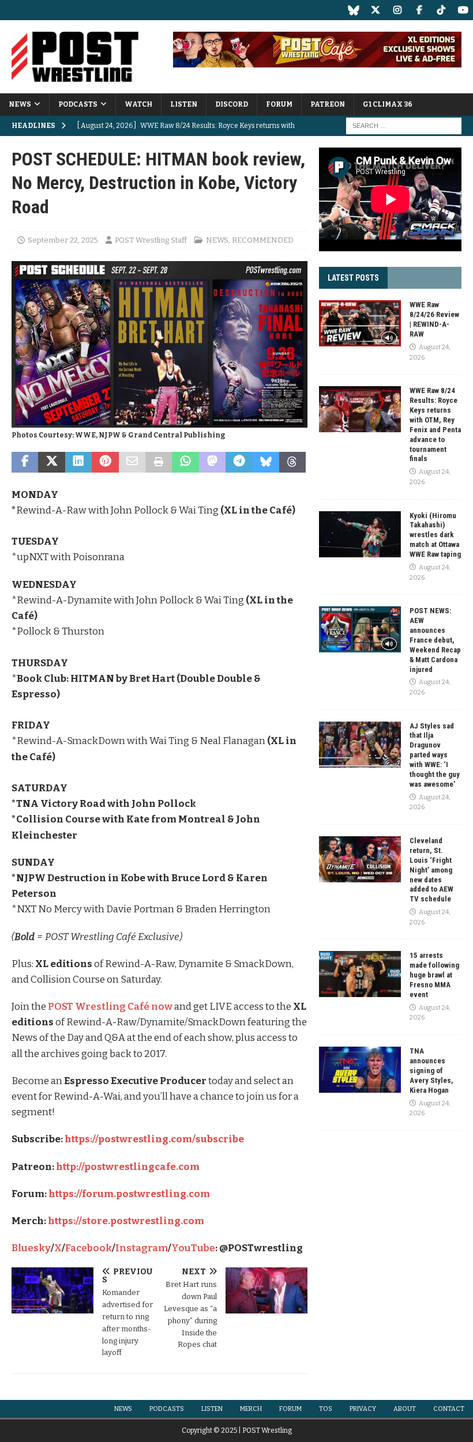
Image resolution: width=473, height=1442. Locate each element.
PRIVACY (363, 1409)
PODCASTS (77, 104)
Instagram (141, 1248)
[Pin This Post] (105, 462)
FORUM (279, 104)
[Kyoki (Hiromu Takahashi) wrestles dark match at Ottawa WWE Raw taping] (360, 534)
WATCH (138, 104)
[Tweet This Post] (51, 462)
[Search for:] (403, 125)
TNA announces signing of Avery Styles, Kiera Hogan (431, 1070)
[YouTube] (463, 10)
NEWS (20, 104)
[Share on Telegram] (239, 462)
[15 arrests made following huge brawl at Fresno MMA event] (360, 974)
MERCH (251, 1409)
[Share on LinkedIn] (78, 462)
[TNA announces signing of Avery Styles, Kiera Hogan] (360, 1070)
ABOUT (404, 1409)
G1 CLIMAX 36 (387, 104)
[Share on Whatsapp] (185, 462)
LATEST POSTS (353, 277)
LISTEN (183, 104)
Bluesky (31, 1248)
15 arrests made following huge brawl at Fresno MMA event (434, 975)
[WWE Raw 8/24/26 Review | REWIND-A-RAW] (360, 323)
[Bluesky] (353, 10)
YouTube (193, 1248)
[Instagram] (397, 10)
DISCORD (231, 104)
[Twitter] (375, 10)
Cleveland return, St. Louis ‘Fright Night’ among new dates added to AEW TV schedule (431, 869)
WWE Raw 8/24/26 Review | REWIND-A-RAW (434, 319)
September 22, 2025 (63, 240)
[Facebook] (419, 10)
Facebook (88, 1248)
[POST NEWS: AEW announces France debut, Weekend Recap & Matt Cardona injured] (360, 629)
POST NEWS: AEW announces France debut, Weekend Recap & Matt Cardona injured (435, 639)
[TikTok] (441, 10)
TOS (325, 1409)
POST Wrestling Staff (151, 240)
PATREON (327, 104)
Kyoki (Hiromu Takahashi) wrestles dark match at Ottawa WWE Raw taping (435, 535)
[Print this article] (158, 462)
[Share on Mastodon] (212, 462)
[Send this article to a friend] (132, 462)
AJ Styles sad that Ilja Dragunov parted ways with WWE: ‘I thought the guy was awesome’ (435, 755)
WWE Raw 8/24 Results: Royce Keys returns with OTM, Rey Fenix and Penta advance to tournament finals (435, 424)
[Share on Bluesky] (266, 462)
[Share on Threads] (292, 462)
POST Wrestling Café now (110, 1007)
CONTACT (448, 1409)
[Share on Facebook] (25, 462)
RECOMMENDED (263, 240)
